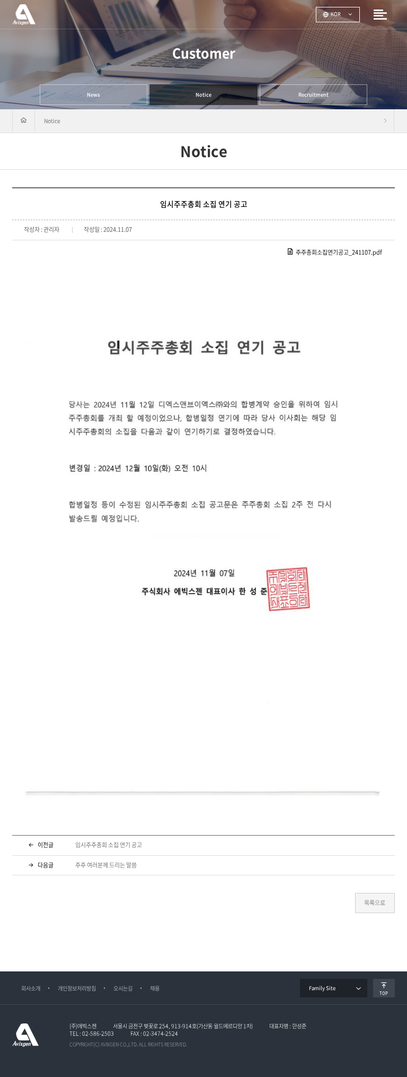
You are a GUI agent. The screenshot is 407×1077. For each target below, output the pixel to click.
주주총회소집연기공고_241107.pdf (339, 252)
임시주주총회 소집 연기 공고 (108, 844)
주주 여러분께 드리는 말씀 (106, 865)
